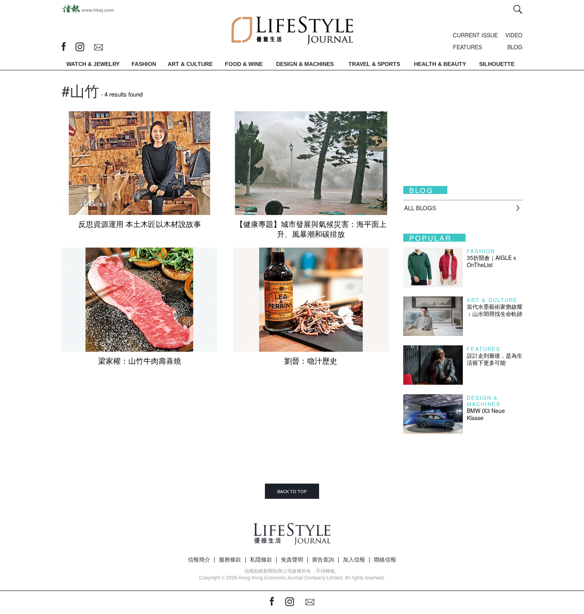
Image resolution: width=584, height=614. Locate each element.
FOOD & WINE (244, 64)
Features (484, 349)
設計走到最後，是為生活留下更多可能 (494, 358)
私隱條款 (261, 559)
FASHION (143, 64)
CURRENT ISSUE (475, 35)
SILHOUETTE (496, 64)
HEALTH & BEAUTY (440, 64)
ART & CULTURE (190, 64)
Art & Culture (492, 300)
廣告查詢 (323, 559)
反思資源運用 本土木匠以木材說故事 (139, 223)
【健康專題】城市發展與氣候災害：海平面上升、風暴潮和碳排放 (311, 228)
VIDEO (513, 35)
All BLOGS (420, 207)
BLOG (514, 47)
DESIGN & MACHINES (305, 64)
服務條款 (230, 559)
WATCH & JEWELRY (93, 64)
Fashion (481, 251)
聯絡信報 (385, 559)
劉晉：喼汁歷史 (310, 360)
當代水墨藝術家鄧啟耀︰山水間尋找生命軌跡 (494, 310)
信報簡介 (199, 559)
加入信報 (354, 559)
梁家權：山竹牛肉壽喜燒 (139, 360)
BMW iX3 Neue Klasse (486, 414)
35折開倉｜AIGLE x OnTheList (491, 261)
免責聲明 (292, 559)
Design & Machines (484, 401)
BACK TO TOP (292, 491)
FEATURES (467, 47)
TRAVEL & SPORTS (374, 64)
